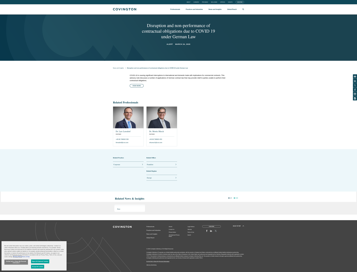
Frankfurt (150, 164)
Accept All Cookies (37, 266)
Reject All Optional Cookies (40, 261)
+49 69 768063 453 (155, 139)
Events (230, 2)
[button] (230, 198)
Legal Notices (191, 226)
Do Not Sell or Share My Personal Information (16, 262)
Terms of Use (191, 232)
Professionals (150, 226)
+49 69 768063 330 (122, 139)
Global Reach (150, 237)
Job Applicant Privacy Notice (174, 235)
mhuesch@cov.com (155, 142)
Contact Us (171, 229)
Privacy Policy (17, 256)
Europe (149, 178)
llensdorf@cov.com (122, 142)
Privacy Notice (172, 232)
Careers (196, 2)
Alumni (170, 226)
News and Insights (118, 68)
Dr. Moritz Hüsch (156, 131)
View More (136, 85)
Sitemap (190, 229)
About (188, 2)
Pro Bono (205, 2)
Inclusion (214, 2)
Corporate (116, 164)
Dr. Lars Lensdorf (123, 131)
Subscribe (240, 2)
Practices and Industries (153, 230)
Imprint (189, 235)
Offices (222, 2)
